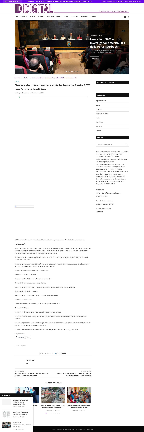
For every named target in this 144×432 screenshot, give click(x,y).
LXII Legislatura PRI (118, 164)
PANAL (112, 169)
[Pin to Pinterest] (63, 353)
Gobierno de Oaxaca (102, 159)
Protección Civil (101, 171)
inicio (66, 17)
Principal (17, 78)
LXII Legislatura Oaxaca (103, 164)
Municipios (74, 17)
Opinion (93, 17)
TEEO (108, 184)
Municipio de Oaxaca (118, 166)
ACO (97, 152)
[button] (24, 1)
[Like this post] (57, 353)
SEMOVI (103, 181)
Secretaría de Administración (105, 179)
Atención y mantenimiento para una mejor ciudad (22, 425)
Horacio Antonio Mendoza (118, 159)
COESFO (105, 154)
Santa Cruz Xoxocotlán (116, 174)
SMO (122, 181)
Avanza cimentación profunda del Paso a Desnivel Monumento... (53, 407)
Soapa (98, 184)
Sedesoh (117, 179)
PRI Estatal (118, 169)
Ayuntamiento (115, 152)
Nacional (84, 17)
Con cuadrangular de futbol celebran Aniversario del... (20, 402)
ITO (97, 162)
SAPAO (114, 176)
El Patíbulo (115, 157)
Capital (32, 17)
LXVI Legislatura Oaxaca (103, 166)
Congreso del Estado (115, 154)
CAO (122, 152)
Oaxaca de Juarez (21, 345)
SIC (107, 181)
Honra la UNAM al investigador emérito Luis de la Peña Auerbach (107, 42)
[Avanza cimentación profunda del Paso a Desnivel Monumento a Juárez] (53, 395)
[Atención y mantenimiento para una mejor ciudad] (6, 425)
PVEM (108, 171)
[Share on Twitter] (61, 353)
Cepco (126, 152)
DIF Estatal (99, 157)
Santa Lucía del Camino (103, 176)
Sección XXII (121, 176)
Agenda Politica (21, 17)
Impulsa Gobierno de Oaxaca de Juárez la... (20, 413)
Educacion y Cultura (54, 17)
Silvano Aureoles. (114, 181)
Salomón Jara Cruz (102, 174)
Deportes (41, 17)
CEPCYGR (99, 154)
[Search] (128, 17)
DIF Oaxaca (107, 157)
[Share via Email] (65, 353)
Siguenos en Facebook (105, 83)
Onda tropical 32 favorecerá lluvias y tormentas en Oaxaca (47, 1)
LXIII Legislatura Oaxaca (107, 162)
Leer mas (94, 58)
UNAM (113, 184)
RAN (112, 171)
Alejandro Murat (105, 152)
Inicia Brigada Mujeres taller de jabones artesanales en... (79, 407)
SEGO (98, 181)
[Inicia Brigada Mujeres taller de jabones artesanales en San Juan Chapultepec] (79, 395)
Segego (123, 179)
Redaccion (25, 93)
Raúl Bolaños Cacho (121, 171)
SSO (102, 184)
